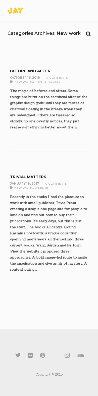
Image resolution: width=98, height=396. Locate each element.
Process (52, 81)
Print (39, 81)
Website (41, 187)
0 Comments (57, 77)
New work (23, 81)
